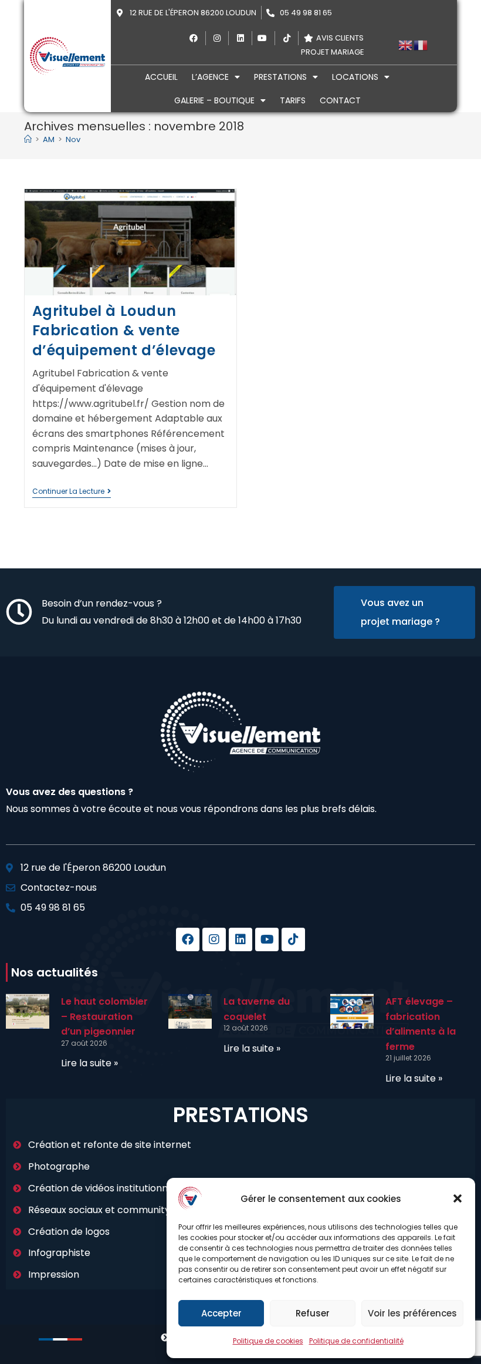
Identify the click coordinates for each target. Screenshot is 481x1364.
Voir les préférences (412, 1313)
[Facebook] (187, 939)
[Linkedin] (240, 939)
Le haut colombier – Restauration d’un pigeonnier (104, 1016)
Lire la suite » (89, 1063)
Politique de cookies (268, 1341)
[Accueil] (28, 139)
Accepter (221, 1313)
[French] (421, 44)
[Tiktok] (293, 939)
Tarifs (293, 100)
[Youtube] (267, 939)
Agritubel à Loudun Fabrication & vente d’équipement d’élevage (124, 330)
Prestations (280, 77)
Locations (355, 77)
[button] (457, 1198)
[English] (406, 44)
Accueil (161, 77)
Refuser (313, 1313)
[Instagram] (214, 939)
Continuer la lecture (71, 491)
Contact (340, 100)
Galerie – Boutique (214, 100)
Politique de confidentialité (356, 1341)
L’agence (210, 77)
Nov (73, 139)
